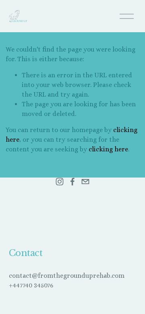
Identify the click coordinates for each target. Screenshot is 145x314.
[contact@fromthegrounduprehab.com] (85, 182)
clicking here (108, 149)
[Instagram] (60, 182)
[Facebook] (72, 182)
